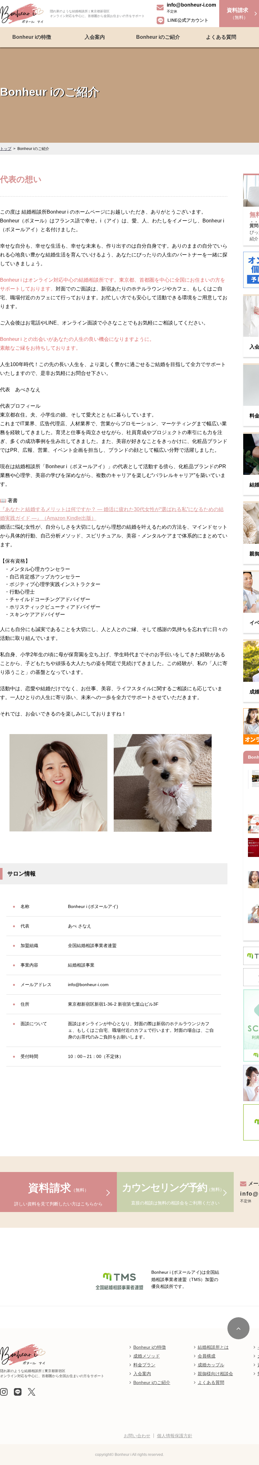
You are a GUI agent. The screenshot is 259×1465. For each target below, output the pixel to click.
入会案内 (95, 37)
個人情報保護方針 (174, 1435)
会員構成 (206, 1356)
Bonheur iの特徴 (31, 37)
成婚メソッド (146, 1356)
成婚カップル (211, 1364)
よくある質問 (221, 37)
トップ (5, 148)
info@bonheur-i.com (191, 5)
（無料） (237, 13)
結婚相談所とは (213, 1347)
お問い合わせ (137, 1435)
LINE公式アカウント (187, 20)
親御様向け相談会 (215, 1373)
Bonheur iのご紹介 (158, 37)
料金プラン (144, 1364)
